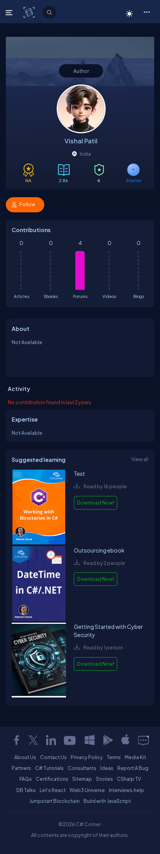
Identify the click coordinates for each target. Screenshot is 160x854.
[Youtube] (70, 740)
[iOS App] (125, 740)
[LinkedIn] (51, 740)
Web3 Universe (87, 790)
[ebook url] (39, 508)
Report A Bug (132, 768)
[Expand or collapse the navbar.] (10, 12)
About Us (25, 757)
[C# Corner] (30, 12)
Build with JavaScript (107, 801)
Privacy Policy (87, 757)
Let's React (53, 790)
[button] (146, 11)
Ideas (106, 768)
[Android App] (108, 740)
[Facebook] (16, 740)
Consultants (82, 768)
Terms (114, 757)
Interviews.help (126, 790)
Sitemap (82, 779)
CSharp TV (129, 779)
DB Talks (26, 790)
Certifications (52, 779)
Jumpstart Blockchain (54, 801)
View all (139, 459)
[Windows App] (90, 740)
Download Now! (95, 502)
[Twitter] (33, 740)
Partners (21, 768)
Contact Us (53, 757)
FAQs (25, 779)
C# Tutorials (49, 768)
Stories (104, 779)
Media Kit (135, 757)
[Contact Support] (143, 740)
